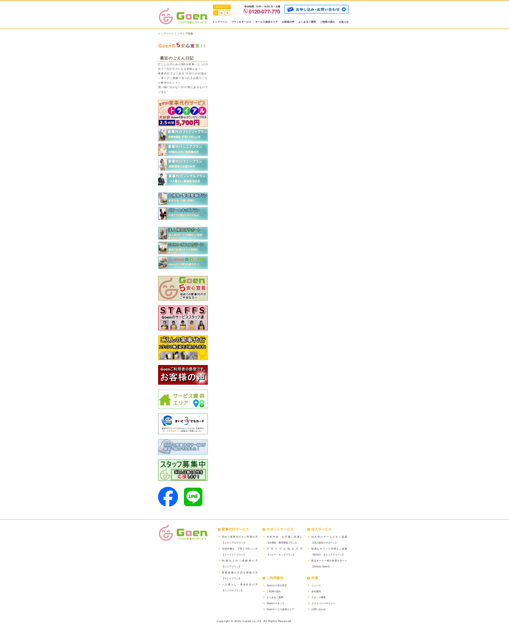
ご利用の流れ (327, 21)
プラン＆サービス (241, 21)
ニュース (316, 585)
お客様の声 (288, 21)
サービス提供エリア (266, 21)
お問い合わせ (318, 609)
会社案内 (316, 591)
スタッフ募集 (318, 597)
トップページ (219, 21)
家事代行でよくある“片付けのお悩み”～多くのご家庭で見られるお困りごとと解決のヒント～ (183, 77)
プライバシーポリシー (323, 603)
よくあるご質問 (307, 21)
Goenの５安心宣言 (277, 585)
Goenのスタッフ (276, 603)
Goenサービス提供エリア (280, 609)
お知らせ (344, 21)
